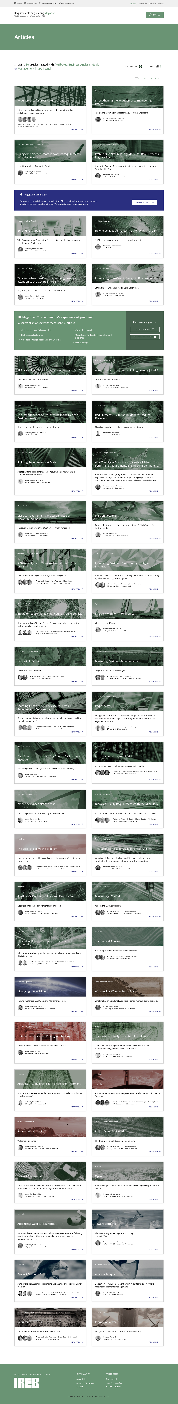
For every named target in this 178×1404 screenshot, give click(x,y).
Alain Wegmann (56, 581)
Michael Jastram (115, 1194)
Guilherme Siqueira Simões (47, 962)
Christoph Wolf (115, 1054)
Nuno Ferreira (58, 631)
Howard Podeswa (116, 486)
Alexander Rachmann (51, 1292)
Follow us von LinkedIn (143, 329)
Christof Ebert (37, 1194)
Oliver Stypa (118, 956)
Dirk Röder (128, 676)
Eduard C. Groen (31, 124)
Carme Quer (62, 1337)
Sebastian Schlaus (130, 956)
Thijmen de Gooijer (128, 819)
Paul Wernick (58, 727)
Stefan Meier (37, 1102)
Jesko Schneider (65, 1292)
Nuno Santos (114, 433)
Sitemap (71, 1397)
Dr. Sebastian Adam (128, 1102)
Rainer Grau (114, 533)
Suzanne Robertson (121, 584)
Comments (143, 3)
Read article (76, 129)
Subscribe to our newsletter (143, 337)
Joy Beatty (118, 911)
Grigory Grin (36, 819)
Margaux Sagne (151, 771)
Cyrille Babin (114, 175)
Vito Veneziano (68, 727)
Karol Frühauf (37, 911)
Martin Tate (36, 1051)
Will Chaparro (152, 819)
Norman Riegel (141, 1102)
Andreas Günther (139, 771)
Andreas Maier (119, 727)
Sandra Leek (114, 1006)
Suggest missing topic (145, 202)
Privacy (88, 1397)
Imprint (80, 1397)
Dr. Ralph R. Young (116, 1242)
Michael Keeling (141, 819)
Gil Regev (46, 581)
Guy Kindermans (116, 246)
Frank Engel (76, 1292)
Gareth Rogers (37, 480)
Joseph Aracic (115, 1292)
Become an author (113, 1387)
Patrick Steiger (75, 867)
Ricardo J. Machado (71, 631)
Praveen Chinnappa (117, 118)
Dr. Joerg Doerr (153, 1102)
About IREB (81, 1379)
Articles (133, 3)
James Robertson (135, 584)
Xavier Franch (72, 1337)
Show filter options (131, 66)
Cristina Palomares (50, 1337)
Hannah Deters (43, 124)
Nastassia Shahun (116, 293)
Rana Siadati (47, 727)
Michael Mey (36, 385)
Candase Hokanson (129, 911)
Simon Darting (131, 727)
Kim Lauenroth (63, 867)
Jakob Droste (54, 124)
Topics (156, 14)
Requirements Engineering (34, 14)
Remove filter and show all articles (149, 79)
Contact (80, 1387)
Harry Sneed (36, 1245)
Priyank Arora (37, 774)
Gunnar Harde (37, 1006)
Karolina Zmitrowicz (39, 433)
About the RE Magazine (86, 1383)
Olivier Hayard (68, 581)
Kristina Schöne (126, 771)
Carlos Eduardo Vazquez (66, 962)
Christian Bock (37, 249)
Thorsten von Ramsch (40, 533)
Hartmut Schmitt (65, 124)
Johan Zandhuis (37, 1146)
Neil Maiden (36, 172)
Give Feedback (111, 1379)
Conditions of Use (101, 1397)
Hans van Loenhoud (50, 867)
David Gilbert (119, 676)
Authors (152, 3)
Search (161, 3)
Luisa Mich (118, 629)
